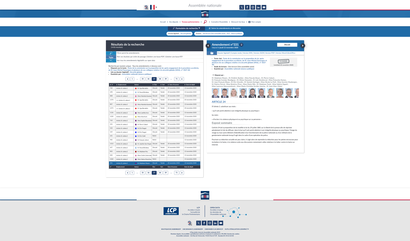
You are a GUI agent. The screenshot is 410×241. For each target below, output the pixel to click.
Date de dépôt (190, 84)
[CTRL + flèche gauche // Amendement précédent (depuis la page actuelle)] (208, 45)
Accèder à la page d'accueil (205, 13)
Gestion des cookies (233, 234)
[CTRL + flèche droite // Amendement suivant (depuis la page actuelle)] (302, 45)
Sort (163, 84)
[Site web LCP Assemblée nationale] (183, 211)
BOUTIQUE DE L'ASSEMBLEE (170, 229)
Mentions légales (176, 234)
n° (112, 84)
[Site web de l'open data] (226, 211)
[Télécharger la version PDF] (241, 45)
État (155, 84)
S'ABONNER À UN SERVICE (213, 229)
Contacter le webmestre (213, 234)
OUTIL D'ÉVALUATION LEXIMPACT (236, 229)
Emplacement (122, 84)
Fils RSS (224, 234)
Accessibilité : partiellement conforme (193, 234)
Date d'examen (174, 84)
